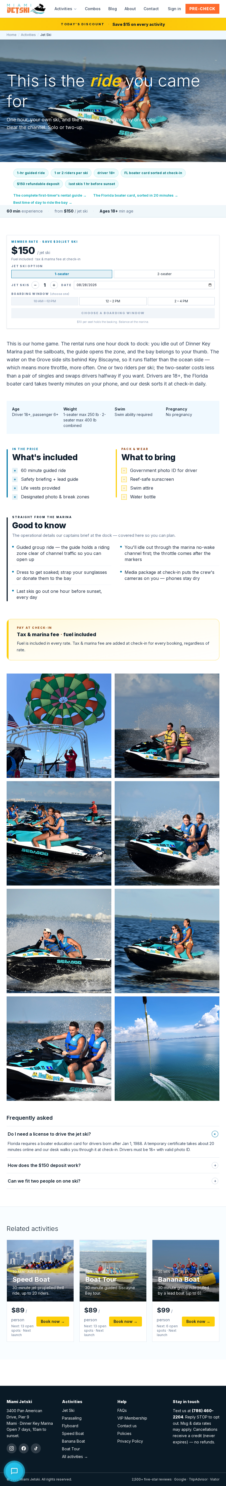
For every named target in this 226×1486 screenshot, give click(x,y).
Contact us (127, 1425)
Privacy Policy (130, 1441)
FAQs (122, 1410)
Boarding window (40, 293)
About (130, 8)
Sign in (174, 8)
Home (12, 35)
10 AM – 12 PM (45, 301)
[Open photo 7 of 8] (59, 1048)
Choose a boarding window (113, 313)
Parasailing (72, 1418)
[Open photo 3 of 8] (59, 833)
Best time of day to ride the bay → (42, 202)
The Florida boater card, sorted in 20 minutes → (135, 195)
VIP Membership (132, 1418)
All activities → (75, 1456)
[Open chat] (14, 1470)
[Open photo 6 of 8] (167, 941)
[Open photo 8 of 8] (167, 1048)
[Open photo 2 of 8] (167, 726)
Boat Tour (71, 1448)
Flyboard (70, 1425)
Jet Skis (20, 285)
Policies (124, 1433)
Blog (112, 8)
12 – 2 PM (113, 301)
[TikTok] (36, 1448)
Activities (63, 8)
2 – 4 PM (181, 301)
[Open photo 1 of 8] (59, 726)
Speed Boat (73, 1433)
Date (66, 285)
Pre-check (202, 8)
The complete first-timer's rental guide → (50, 195)
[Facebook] (24, 1448)
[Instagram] (12, 1448)
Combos (93, 8)
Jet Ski (68, 1410)
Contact (151, 8)
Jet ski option (27, 266)
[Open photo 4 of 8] (167, 833)
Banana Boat (73, 1441)
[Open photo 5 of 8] (59, 941)
